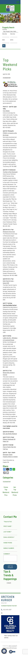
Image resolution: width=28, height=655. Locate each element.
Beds (3, 40)
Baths (11, 40)
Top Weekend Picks (10, 64)
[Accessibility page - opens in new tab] (12, 652)
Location (4, 29)
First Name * (8, 526)
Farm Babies (6, 111)
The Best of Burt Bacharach (10, 172)
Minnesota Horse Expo (9, 231)
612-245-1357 (7, 609)
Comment (7, 554)
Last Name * (7, 531)
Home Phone (8, 542)
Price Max (12, 34)
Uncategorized (6, 77)
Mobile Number (9, 548)
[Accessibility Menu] (4, 651)
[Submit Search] (3, 45)
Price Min (4, 34)
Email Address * (9, 537)
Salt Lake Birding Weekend (10, 434)
